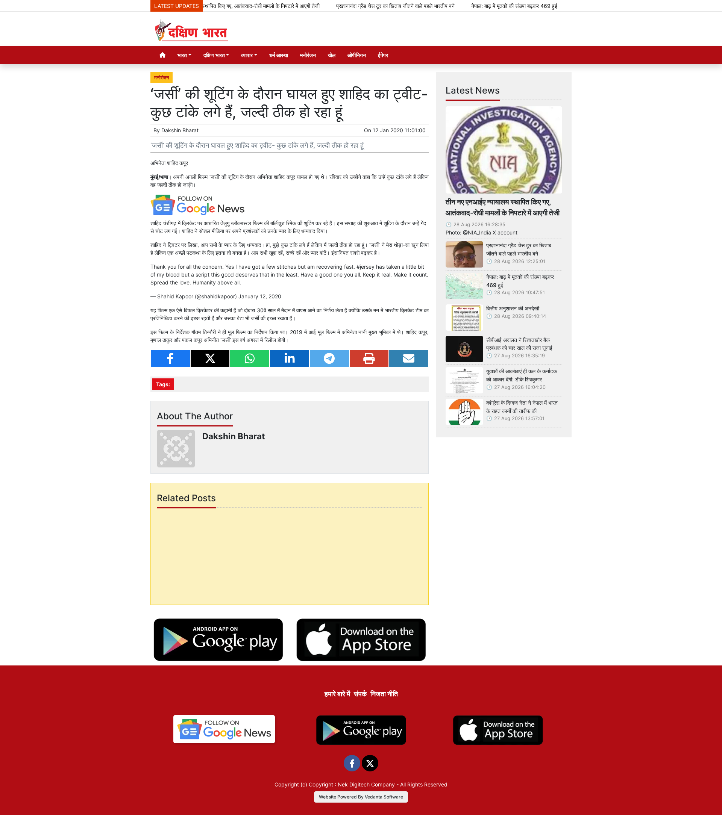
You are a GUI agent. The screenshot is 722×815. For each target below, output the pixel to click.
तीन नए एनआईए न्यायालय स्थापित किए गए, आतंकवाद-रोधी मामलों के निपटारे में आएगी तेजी (216, 6)
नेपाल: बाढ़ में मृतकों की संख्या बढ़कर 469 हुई (494, 6)
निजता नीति (384, 694)
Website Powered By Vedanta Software (361, 797)
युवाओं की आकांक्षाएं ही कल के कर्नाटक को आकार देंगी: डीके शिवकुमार (521, 375)
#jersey (365, 266)
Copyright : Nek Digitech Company (352, 784)
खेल (331, 55)
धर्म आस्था (278, 55)
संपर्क (360, 694)
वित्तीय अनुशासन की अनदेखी (512, 308)
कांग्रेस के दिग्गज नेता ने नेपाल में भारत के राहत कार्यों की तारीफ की (522, 406)
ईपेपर (383, 55)
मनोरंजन (308, 55)
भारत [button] (182, 55)
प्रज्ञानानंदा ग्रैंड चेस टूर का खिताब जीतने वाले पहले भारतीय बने (375, 6)
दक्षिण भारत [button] (214, 55)
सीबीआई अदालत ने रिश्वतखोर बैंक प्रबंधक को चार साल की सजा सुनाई (519, 344)
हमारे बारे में (337, 694)
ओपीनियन (356, 55)
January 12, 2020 (259, 296)
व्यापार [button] (247, 55)
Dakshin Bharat (180, 130)
